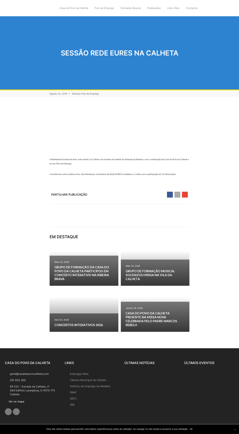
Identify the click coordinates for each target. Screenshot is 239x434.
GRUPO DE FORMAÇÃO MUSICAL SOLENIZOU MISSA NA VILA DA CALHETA (150, 275)
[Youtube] (16, 411)
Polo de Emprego (104, 8)
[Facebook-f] (8, 411)
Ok (191, 429)
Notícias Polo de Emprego (85, 93)
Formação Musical (130, 8)
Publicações (154, 8)
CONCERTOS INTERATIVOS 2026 (78, 325)
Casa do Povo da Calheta (74, 8)
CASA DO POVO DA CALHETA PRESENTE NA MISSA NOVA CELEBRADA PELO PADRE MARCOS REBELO (151, 319)
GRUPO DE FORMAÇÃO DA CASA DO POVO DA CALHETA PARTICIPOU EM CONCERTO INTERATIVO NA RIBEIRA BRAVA (81, 273)
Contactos (192, 8)
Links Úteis (173, 8)
